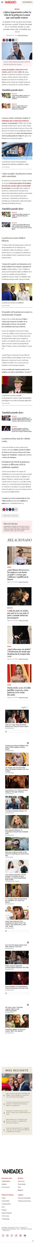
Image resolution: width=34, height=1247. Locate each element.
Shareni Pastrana (23, 35)
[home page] (10, 2)
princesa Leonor (10, 516)
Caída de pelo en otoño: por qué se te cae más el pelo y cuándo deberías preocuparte (18, 614)
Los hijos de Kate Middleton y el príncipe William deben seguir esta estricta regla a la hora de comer (22, 419)
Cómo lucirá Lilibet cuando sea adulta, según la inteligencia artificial (21, 97)
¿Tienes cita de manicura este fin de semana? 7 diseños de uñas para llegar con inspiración (17, 1103)
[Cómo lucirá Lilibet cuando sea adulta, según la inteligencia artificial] (6, 95)
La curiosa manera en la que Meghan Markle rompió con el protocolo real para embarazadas (22, 430)
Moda (9, 567)
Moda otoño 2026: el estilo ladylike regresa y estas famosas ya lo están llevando (19, 691)
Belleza (10, 608)
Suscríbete (27, 2)
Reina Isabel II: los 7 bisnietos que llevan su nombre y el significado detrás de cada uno (16, 1121)
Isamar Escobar (23, 582)
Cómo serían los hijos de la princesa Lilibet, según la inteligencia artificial (19, 107)
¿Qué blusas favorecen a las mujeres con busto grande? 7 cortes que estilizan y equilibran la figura (18, 574)
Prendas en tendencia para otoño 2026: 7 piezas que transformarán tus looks (18, 1112)
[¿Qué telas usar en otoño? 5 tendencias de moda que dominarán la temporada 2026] (19, 635)
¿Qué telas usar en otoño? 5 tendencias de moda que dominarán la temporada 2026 (19, 653)
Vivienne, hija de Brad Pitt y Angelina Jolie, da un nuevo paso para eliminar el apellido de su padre (17, 1129)
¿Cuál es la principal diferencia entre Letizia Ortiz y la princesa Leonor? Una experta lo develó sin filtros (22, 227)
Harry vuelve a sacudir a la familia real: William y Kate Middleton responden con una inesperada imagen (18, 1095)
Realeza (17, 9)
